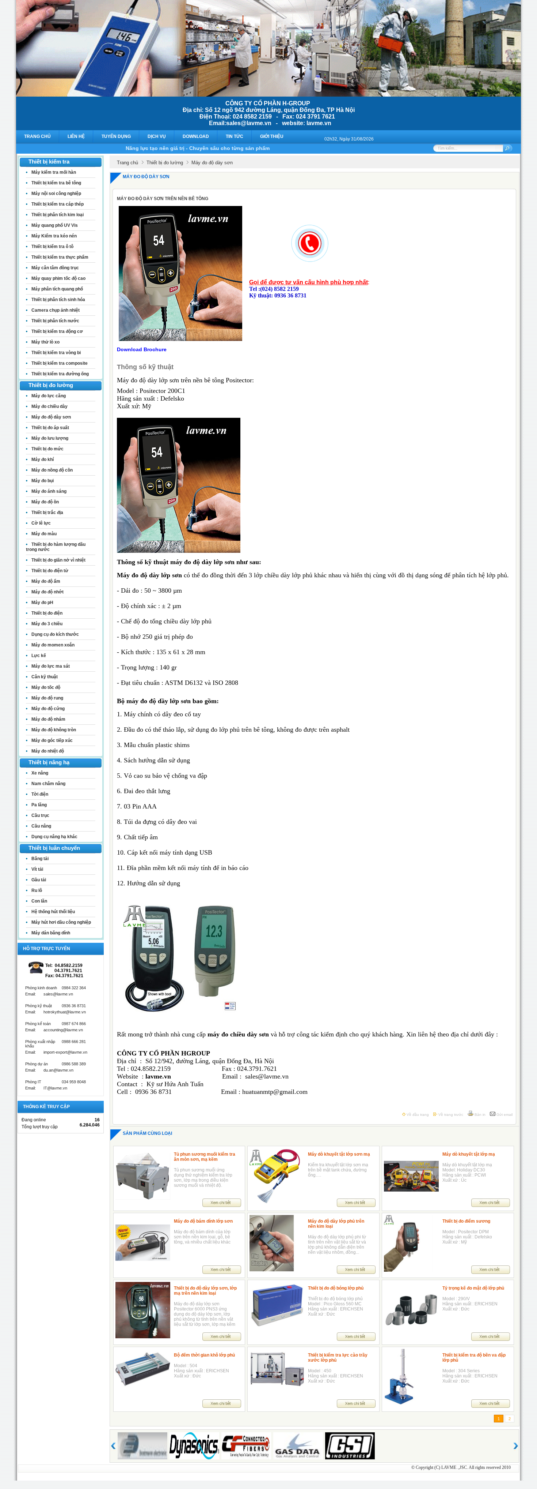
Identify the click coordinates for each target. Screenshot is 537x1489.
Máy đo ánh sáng (48, 491)
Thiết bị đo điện (46, 613)
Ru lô (36, 890)
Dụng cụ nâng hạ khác (54, 836)
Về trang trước (450, 1115)
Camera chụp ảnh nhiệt (55, 310)
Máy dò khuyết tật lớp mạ (468, 1154)
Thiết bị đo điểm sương (466, 1221)
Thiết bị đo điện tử (49, 570)
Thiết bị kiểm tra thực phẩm (59, 257)
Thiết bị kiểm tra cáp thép (57, 204)
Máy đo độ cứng (48, 708)
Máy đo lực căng (48, 395)
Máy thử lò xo (45, 342)
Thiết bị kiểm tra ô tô (52, 246)
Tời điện (39, 794)
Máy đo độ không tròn (53, 729)
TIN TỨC (234, 136)
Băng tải (40, 858)
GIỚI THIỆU (271, 136)
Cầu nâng (41, 826)
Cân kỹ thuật (44, 676)
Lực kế (38, 655)
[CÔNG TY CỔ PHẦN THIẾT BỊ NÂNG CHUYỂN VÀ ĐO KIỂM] (268, 94)
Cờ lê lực (41, 523)
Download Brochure (142, 349)
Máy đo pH (42, 602)
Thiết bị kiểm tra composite (59, 363)
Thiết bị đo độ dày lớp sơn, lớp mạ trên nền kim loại (205, 1291)
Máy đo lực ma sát (50, 666)
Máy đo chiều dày (49, 406)
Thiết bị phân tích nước (55, 320)
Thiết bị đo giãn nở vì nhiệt (58, 560)
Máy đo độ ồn (45, 502)
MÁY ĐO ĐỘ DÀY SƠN (146, 176)
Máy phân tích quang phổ (57, 289)
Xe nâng (39, 773)
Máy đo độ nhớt (47, 592)
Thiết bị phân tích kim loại (57, 214)
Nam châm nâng (48, 783)
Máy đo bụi (42, 480)
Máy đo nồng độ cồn (52, 470)
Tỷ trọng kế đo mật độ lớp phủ (473, 1288)
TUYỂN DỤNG (116, 136)
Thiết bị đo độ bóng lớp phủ (335, 1288)
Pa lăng (39, 804)
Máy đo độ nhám (48, 719)
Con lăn (39, 901)
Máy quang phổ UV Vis (54, 225)
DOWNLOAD (196, 136)
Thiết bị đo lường (164, 162)
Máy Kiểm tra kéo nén (54, 236)
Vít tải (37, 869)
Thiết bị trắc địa (47, 512)
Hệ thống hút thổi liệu (53, 911)
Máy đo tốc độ (45, 687)
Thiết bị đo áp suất (50, 427)
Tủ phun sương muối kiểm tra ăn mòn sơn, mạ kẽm (204, 1157)
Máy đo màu (44, 533)
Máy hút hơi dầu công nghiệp (61, 922)
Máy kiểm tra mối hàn (53, 172)
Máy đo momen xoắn (53, 645)
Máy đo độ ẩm (45, 581)
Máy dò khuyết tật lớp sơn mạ (339, 1154)
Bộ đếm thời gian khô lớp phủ (204, 1355)
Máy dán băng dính (50, 932)
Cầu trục (40, 815)
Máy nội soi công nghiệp (56, 193)
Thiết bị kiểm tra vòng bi (56, 352)
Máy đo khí (42, 459)
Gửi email (504, 1115)
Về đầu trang (417, 1115)
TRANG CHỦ (37, 136)
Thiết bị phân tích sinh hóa (58, 299)
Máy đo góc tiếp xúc (52, 740)
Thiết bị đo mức (47, 448)
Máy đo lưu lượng (49, 438)
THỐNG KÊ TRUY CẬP (46, 1106)
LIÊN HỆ (76, 136)
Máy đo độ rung (47, 698)
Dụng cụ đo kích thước (55, 634)
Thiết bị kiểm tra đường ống (60, 373)
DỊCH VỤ (157, 136)
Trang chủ (127, 162)
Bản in (479, 1115)
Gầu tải (38, 879)
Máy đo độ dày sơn (51, 417)
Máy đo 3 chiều (46, 623)
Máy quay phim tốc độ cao (58, 278)
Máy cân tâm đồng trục (55, 267)
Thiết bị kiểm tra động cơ (57, 331)
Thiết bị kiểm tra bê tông (56, 182)
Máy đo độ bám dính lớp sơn (203, 1221)
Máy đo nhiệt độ (47, 751)
